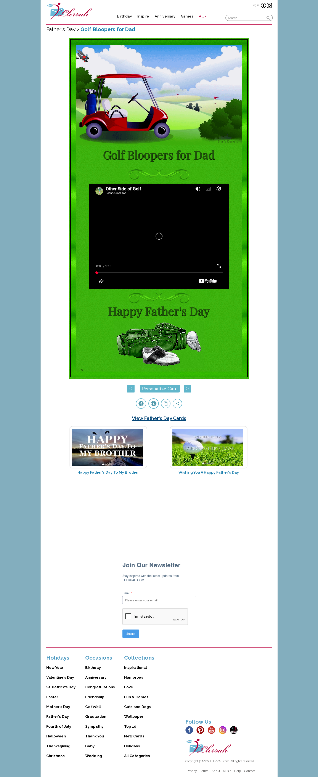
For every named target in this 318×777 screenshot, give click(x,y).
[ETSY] (235, 729)
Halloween (56, 736)
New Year (54, 667)
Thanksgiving (58, 746)
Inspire (143, 16)
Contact (249, 771)
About (216, 771)
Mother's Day (58, 707)
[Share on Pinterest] (153, 403)
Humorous (133, 677)
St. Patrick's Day (60, 687)
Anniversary (165, 16)
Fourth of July (58, 726)
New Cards (134, 736)
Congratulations (100, 687)
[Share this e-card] (177, 403)
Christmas (55, 756)
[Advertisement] (159, 512)
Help (237, 771)
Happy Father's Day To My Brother (108, 472)
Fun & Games (136, 697)
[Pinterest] (201, 729)
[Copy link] (165, 403)
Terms (204, 771)
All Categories (137, 756)
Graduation (95, 716)
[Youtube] (212, 729)
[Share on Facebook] (141, 403)
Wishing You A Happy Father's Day (208, 472)
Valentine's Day (60, 677)
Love (128, 687)
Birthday (124, 16)
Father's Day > (63, 29)
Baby (90, 746)
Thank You (94, 736)
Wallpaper (133, 716)
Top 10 (130, 726)
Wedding (93, 756)
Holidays (132, 746)
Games (187, 16)
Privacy (192, 771)
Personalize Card (160, 388)
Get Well (93, 707)
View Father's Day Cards (159, 418)
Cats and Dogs (137, 707)
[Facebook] (190, 729)
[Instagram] (224, 729)
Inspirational (135, 667)
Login (255, 5)
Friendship (94, 697)
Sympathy (94, 726)
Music (227, 771)
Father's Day (57, 716)
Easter (52, 697)
